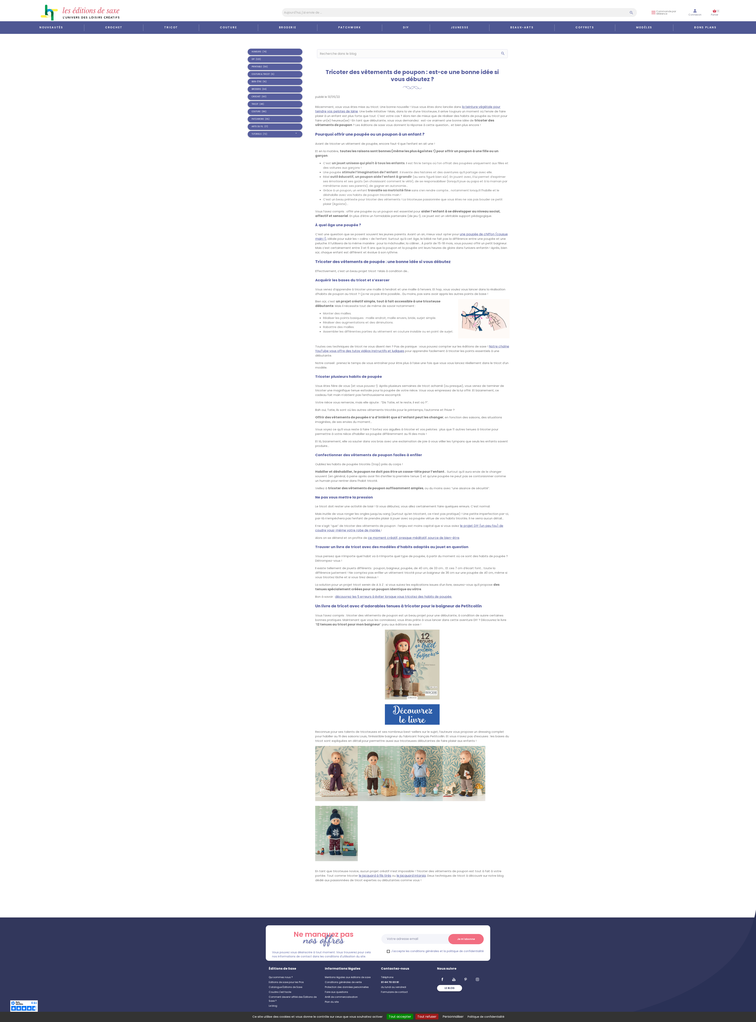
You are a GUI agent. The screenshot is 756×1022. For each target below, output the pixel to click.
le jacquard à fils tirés (375, 875)
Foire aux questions (336, 992)
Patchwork (349, 27)
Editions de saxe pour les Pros (286, 982)
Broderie (287, 27)
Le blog (273, 1005)
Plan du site (332, 1001)
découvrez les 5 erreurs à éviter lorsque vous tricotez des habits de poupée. (393, 596)
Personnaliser (453, 1016)
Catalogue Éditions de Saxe (285, 987)
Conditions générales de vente (343, 982)
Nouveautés (51, 27)
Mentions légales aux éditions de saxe (348, 977)
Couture (228, 27)
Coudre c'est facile (280, 992)
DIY (406, 27)
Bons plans (705, 27)
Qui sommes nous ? (281, 977)
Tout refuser (426, 1016)
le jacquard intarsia (411, 875)
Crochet (113, 27)
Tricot (171, 27)
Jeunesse (459, 27)
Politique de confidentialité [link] (486, 1017)
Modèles (644, 27)
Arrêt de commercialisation (341, 997)
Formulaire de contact (394, 992)
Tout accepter (400, 1016)
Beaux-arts (522, 27)
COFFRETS (584, 27)
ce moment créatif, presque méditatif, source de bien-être (413, 538)
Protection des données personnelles (347, 987)
